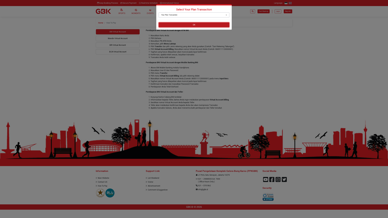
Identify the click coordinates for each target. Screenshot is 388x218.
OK (194, 25)
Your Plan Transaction (169, 15)
